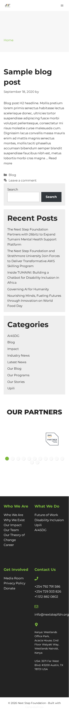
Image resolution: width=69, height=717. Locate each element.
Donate (9, 588)
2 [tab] (12, 458)
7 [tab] (40, 458)
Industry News (18, 355)
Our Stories (16, 382)
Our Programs (18, 375)
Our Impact (13, 525)
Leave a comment (23, 180)
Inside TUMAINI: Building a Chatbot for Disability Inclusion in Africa (33, 277)
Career (9, 545)
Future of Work (46, 515)
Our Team (11, 530)
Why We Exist (14, 520)
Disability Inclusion (49, 520)
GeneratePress (34, 707)
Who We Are (13, 515)
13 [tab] (37, 462)
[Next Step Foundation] (8, 5)
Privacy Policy (14, 583)
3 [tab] (18, 458)
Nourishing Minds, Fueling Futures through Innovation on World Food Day (34, 300)
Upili (11, 388)
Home (8, 40)
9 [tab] (51, 458)
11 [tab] (62, 458)
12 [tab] (32, 462)
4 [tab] (23, 458)
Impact (13, 349)
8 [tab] (45, 458)
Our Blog (14, 368)
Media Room (14, 578)
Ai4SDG (13, 336)
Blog (12, 175)
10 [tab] (56, 458)
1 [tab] (7, 458)
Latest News (16, 362)
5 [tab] (29, 458)
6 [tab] (34, 458)
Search (12, 189)
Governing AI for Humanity (28, 289)
